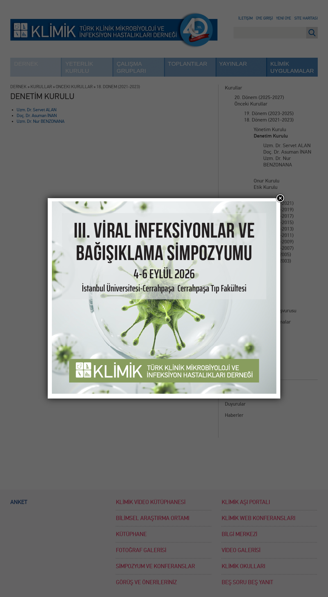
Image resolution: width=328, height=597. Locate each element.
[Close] (280, 198)
